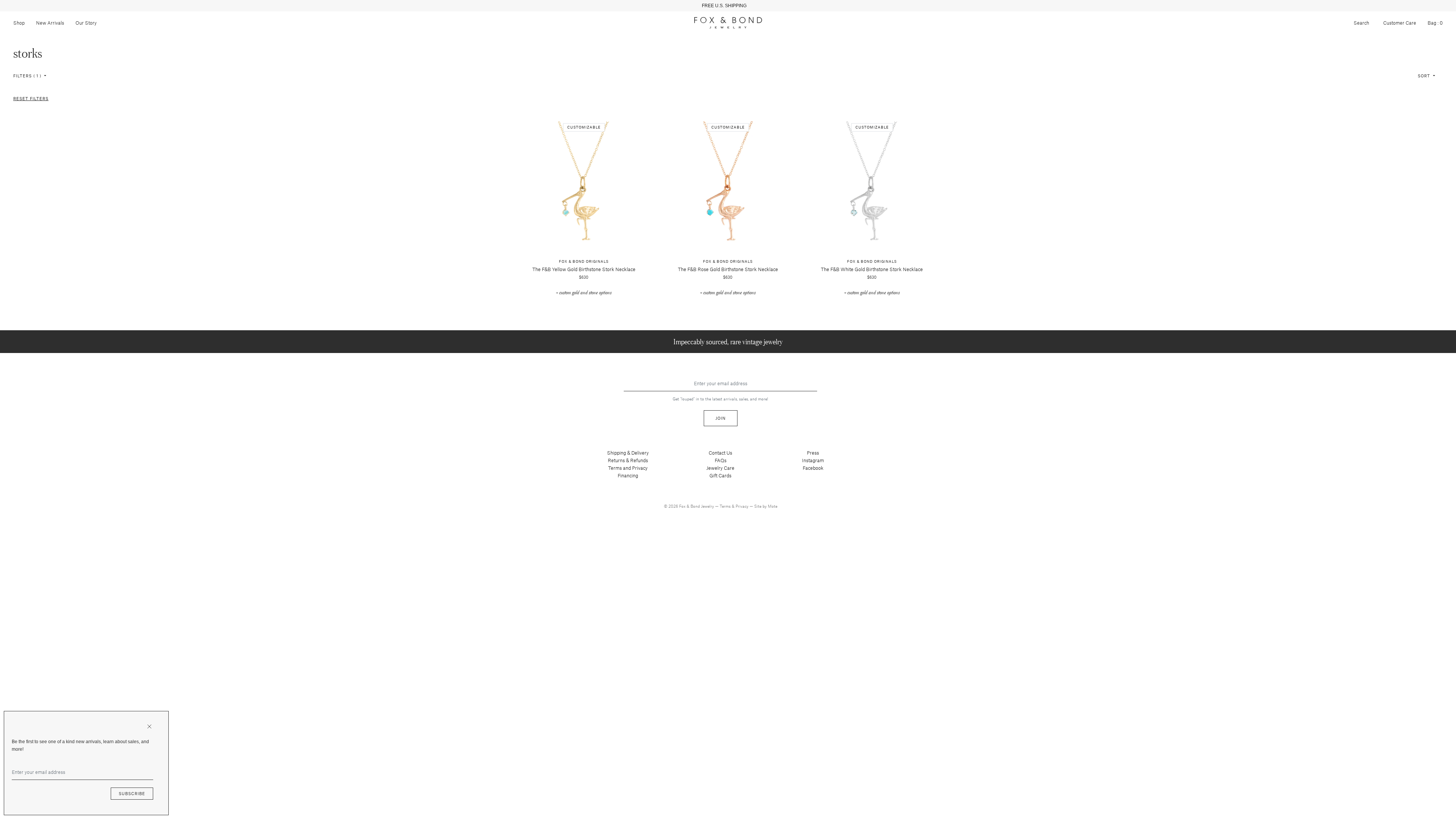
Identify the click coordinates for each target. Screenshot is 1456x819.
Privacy (743, 506)
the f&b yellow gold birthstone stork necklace (583, 269)
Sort (1425, 75)
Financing (628, 475)
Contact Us (720, 453)
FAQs (720, 460)
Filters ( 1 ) (28, 75)
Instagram (813, 460)
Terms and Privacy (628, 468)
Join (720, 418)
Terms (726, 506)
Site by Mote (765, 506)
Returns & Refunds (628, 460)
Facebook (813, 468)
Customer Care (1399, 23)
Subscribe (132, 793)
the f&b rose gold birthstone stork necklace (728, 269)
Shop (19, 23)
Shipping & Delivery (628, 453)
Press (813, 453)
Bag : (1435, 23)
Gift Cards (720, 475)
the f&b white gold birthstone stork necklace (872, 269)
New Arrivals (50, 23)
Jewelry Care (720, 468)
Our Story (86, 23)
